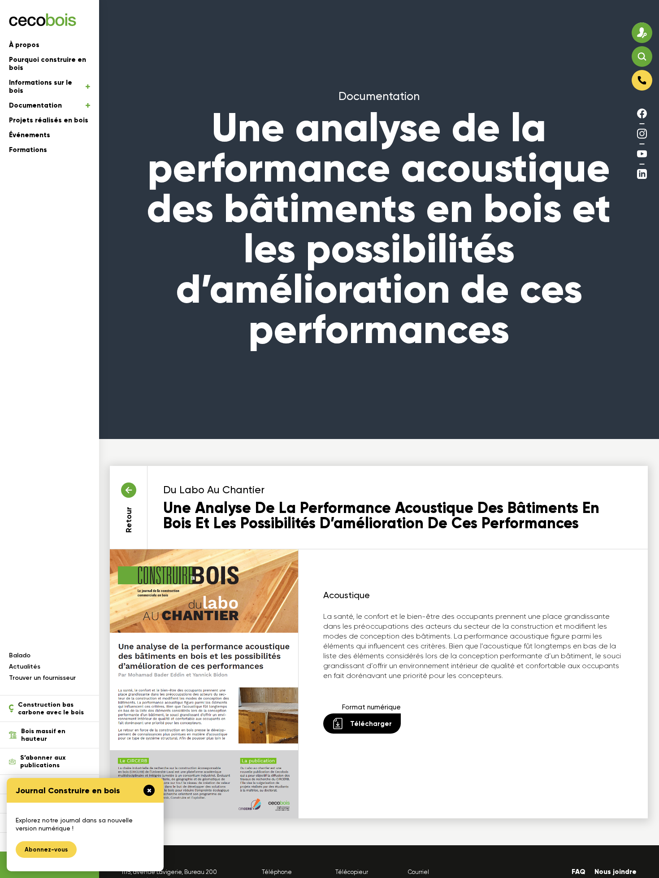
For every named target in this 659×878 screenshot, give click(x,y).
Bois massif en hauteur (43, 735)
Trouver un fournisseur (42, 678)
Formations (28, 150)
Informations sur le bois (40, 86)
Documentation (35, 105)
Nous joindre (615, 872)
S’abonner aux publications (42, 761)
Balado (19, 655)
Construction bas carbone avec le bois (51, 708)
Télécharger (371, 724)
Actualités (24, 666)
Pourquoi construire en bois (47, 64)
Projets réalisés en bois (48, 120)
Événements (29, 135)
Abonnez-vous (46, 849)
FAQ (578, 872)
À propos (24, 45)
